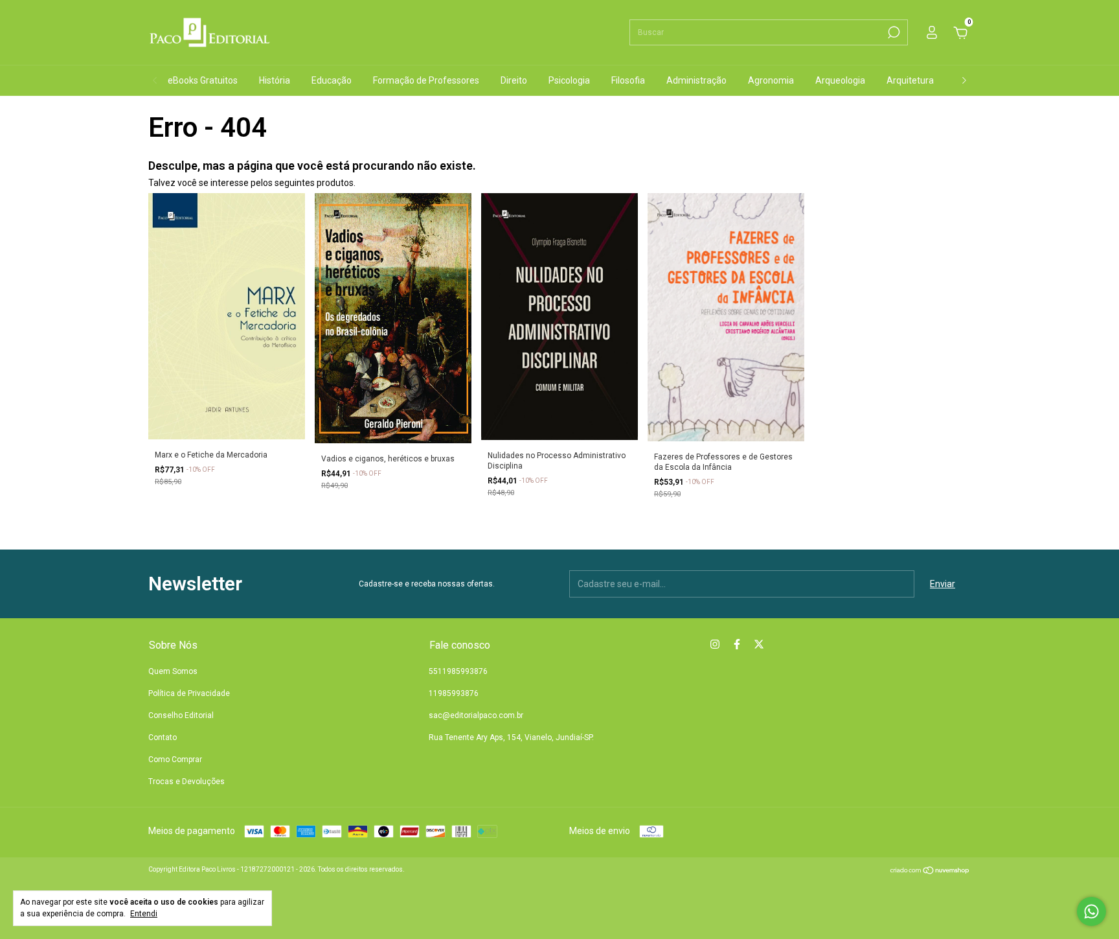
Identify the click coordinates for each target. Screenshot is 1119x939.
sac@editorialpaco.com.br (476, 715)
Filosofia (628, 80)
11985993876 (454, 693)
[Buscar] (893, 32)
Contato (162, 737)
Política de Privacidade (189, 693)
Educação (331, 80)
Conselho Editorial (181, 715)
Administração (696, 80)
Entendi (143, 913)
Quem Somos (173, 671)
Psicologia (569, 80)
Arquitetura (910, 80)
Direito (514, 80)
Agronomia (771, 80)
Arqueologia (840, 80)
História (274, 80)
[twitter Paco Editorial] (759, 644)
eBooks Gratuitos (203, 80)
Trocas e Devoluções (186, 781)
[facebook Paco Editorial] (737, 644)
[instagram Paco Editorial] (715, 644)
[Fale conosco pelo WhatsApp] (1091, 911)
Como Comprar (175, 759)
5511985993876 (458, 671)
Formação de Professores (426, 80)
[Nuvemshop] (930, 871)
